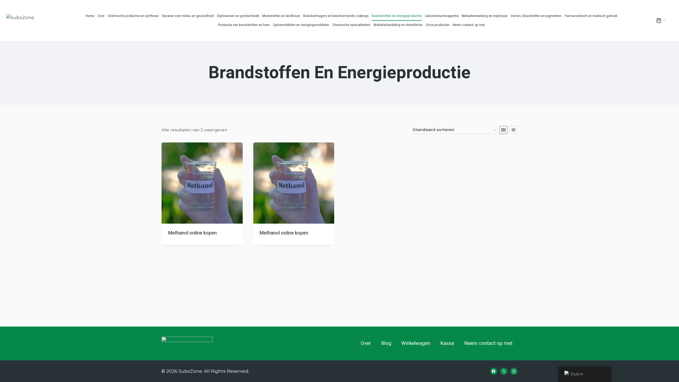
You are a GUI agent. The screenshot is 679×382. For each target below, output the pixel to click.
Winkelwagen (415, 343)
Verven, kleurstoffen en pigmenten (536, 16)
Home (90, 16)
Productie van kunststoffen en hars (244, 25)
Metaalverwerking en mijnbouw (484, 16)
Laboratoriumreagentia (442, 16)
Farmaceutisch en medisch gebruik (591, 16)
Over (101, 16)
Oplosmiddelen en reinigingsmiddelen (301, 25)
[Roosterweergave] (503, 130)
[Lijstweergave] (513, 130)
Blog (386, 343)
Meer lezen (180, 242)
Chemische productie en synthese (133, 16)
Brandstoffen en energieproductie (397, 16)
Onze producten (438, 25)
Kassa (447, 343)
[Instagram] (513, 371)
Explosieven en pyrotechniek (238, 16)
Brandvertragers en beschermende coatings (336, 16)
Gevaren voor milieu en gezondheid (188, 16)
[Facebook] (493, 371)
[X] (503, 371)
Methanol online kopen (192, 233)
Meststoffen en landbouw (281, 16)
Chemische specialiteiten (351, 25)
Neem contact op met (469, 25)
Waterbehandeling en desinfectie (398, 25)
